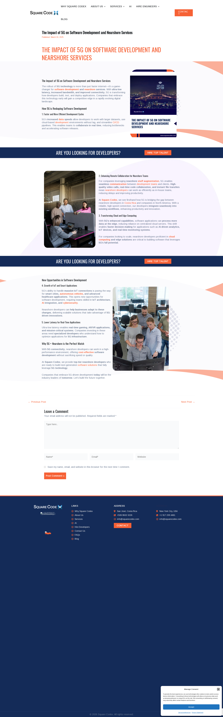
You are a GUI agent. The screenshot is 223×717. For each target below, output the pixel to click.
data (61, 119)
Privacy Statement (197, 712)
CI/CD (116, 122)
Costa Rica (130, 203)
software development (66, 89)
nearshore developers (116, 190)
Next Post (188, 402)
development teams (147, 184)
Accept (191, 707)
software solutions (87, 365)
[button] (218, 689)
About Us (97, 6)
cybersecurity (70, 303)
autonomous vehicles (71, 293)
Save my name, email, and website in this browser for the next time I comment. (89, 467)
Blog (64, 19)
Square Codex (109, 200)
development (62, 122)
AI (130, 6)
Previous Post (37, 402)
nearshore (89, 89)
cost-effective (86, 352)
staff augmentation (148, 181)
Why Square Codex (73, 6)
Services (116, 6)
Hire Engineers (146, 6)
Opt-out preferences (184, 712)
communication (118, 184)
